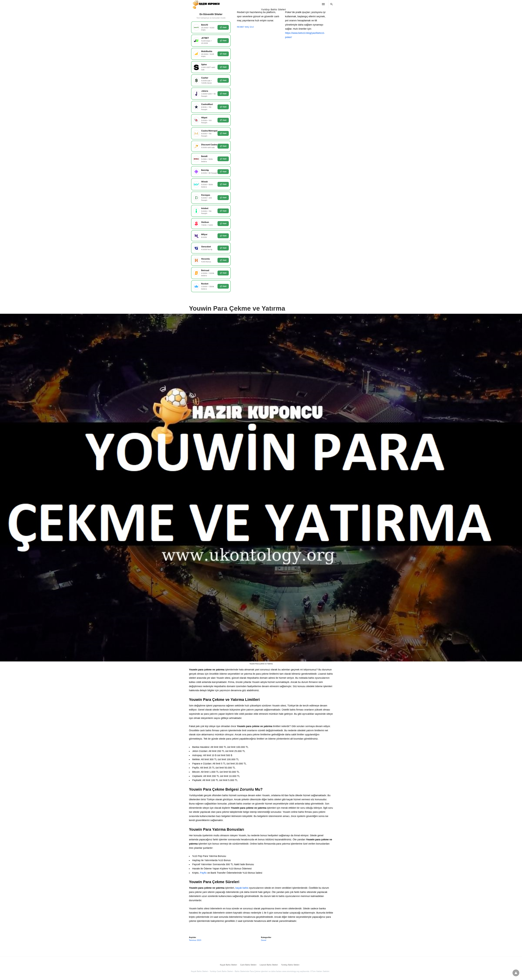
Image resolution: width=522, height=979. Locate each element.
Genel (263, 940)
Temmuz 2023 (195, 940)
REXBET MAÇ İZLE (245, 27)
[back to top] (515, 972)
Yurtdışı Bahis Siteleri (273, 9)
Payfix (203, 872)
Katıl (224, 27)
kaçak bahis (241, 888)
